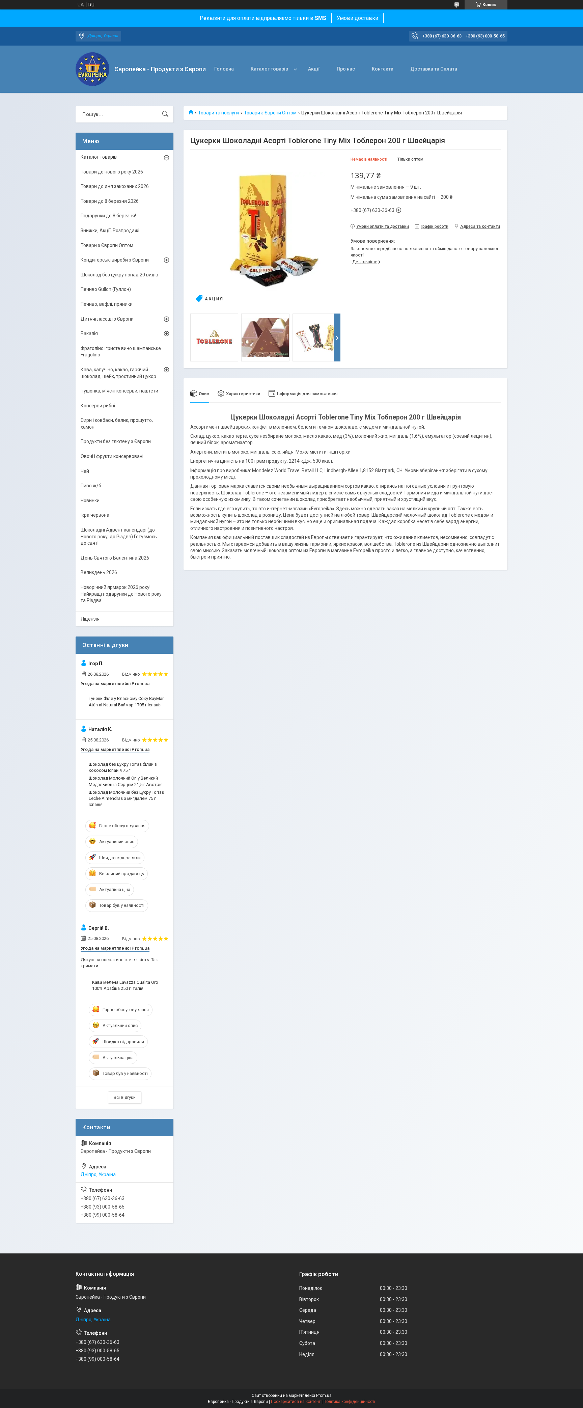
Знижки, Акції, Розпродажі (110, 230)
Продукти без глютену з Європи (116, 441)
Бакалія (89, 333)
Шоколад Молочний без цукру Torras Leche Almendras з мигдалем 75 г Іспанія (126, 798)
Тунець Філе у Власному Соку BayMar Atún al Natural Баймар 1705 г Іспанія (126, 701)
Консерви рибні (98, 405)
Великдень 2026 (99, 572)
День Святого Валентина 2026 (115, 558)
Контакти (382, 69)
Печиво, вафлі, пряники (107, 304)
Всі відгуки (125, 1097)
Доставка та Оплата (433, 69)
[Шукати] (165, 114)
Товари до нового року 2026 (112, 171)
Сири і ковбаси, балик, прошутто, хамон (117, 423)
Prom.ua (324, 1395)
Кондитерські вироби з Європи (115, 260)
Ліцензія (90, 619)
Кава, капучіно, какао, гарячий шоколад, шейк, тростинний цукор (118, 373)
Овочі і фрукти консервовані (112, 456)
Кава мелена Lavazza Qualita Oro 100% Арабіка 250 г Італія (125, 985)
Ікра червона (95, 515)
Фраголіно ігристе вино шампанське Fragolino (121, 352)
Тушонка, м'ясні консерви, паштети (119, 391)
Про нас (346, 69)
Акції (314, 69)
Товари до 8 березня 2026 (110, 201)
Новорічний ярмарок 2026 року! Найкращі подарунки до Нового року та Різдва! (121, 594)
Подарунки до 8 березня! (108, 215)
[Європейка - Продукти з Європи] (92, 69)
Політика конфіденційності (349, 1401)
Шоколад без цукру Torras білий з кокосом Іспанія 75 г (123, 767)
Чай (85, 471)
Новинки (90, 500)
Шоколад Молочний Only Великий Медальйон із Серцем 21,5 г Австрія (126, 781)
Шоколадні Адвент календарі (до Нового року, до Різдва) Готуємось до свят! (119, 536)
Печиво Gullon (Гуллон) (106, 289)
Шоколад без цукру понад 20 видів (119, 274)
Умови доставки (357, 18)
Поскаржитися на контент (296, 1401)
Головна (224, 69)
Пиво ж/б (91, 485)
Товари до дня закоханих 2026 (115, 186)
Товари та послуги (218, 112)
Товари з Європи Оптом (270, 112)
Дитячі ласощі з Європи (107, 319)
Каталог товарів (269, 69)
